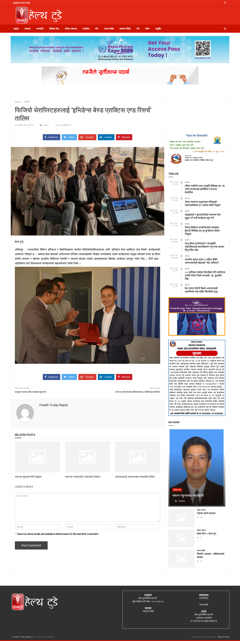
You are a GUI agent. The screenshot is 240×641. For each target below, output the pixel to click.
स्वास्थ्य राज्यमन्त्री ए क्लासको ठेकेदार (82, 476)
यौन (96, 28)
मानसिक (86, 28)
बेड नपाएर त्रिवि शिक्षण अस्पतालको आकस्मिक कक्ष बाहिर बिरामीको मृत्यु (201, 289)
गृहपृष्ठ (16, 28)
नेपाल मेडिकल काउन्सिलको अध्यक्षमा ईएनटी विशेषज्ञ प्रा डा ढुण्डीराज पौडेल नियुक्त (202, 230)
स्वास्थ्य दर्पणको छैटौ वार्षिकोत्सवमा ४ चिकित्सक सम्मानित (137, 392)
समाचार (27, 28)
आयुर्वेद (158, 28)
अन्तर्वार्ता (39, 28)
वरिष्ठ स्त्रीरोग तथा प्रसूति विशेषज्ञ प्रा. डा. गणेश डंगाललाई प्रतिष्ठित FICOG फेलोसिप (205, 189)
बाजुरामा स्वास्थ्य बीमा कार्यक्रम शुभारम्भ (30, 392)
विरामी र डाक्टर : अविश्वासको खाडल (210, 555)
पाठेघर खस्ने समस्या (206, 513)
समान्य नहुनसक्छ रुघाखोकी (188, 495)
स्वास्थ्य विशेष (125, 28)
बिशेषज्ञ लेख (54, 28)
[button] (225, 29)
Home (18, 101)
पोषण (147, 28)
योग (137, 28)
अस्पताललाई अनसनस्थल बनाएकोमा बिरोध (135, 476)
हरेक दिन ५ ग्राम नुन (206, 533)
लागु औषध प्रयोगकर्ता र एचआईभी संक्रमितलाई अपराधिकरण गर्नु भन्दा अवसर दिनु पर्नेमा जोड (204, 247)
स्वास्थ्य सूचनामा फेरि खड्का (28, 476)
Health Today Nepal (53, 405)
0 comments (65, 125)
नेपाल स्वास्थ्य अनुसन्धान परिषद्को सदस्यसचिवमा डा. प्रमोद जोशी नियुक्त (202, 203)
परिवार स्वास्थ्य (71, 28)
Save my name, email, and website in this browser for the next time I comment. (58, 534)
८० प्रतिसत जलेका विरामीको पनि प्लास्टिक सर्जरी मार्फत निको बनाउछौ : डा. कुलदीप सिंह (205, 275)
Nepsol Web (223, 637)
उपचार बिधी (109, 28)
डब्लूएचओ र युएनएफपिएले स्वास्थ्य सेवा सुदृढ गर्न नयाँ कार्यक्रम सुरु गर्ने (203, 216)
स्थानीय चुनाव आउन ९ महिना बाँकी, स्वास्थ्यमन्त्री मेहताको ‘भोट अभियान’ (202, 261)
